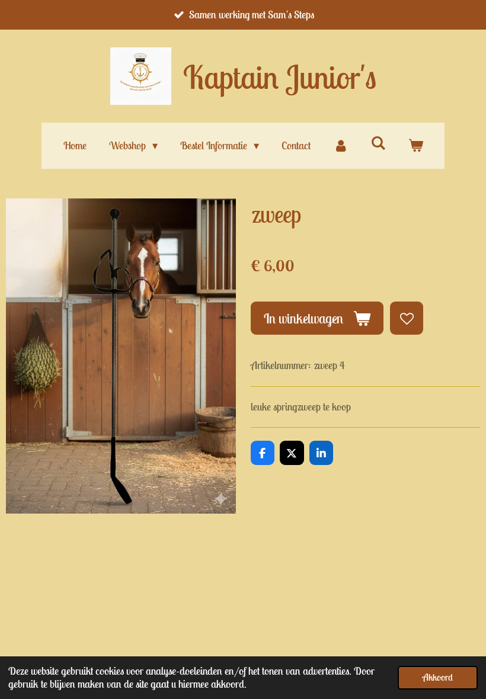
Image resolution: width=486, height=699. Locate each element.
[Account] (340, 145)
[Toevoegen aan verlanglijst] (406, 318)
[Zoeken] (378, 143)
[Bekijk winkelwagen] (415, 145)
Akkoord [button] (438, 677)
